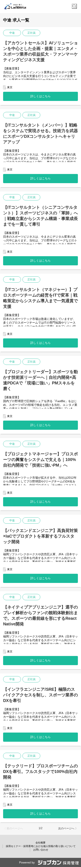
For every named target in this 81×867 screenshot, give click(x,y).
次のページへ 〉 (68, 828)
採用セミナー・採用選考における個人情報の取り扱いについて (41, 846)
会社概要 (40, 842)
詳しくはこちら (40, 96)
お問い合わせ (40, 849)
